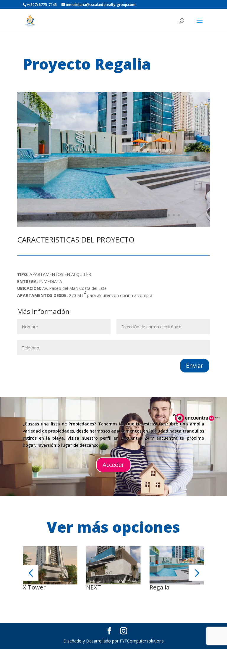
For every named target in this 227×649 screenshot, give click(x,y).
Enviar (194, 366)
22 (154, 215)
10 (93, 215)
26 (174, 215)
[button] (30, 573)
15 (118, 215)
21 (148, 215)
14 (113, 215)
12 (103, 215)
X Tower (34, 587)
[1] (113, 225)
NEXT (93, 587)
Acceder (113, 465)
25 (169, 215)
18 (133, 215)
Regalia (159, 587)
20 (143, 215)
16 (123, 215)
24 (164, 215)
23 (159, 215)
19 (138, 215)
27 (179, 215)
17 (128, 215)
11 (98, 215)
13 (108, 215)
